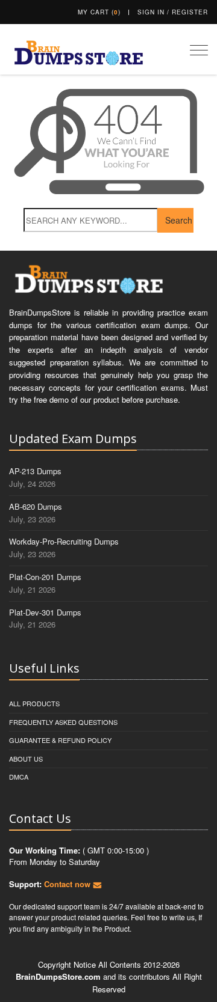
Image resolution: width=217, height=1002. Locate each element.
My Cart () (99, 12)
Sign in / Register (172, 12)
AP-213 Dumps (35, 471)
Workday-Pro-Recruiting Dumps (64, 541)
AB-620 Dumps (35, 506)
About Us (26, 758)
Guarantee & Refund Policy (60, 740)
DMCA (18, 776)
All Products (34, 703)
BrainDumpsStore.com (58, 976)
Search (178, 220)
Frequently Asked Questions (63, 722)
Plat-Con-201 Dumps (45, 576)
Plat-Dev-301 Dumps (45, 612)
